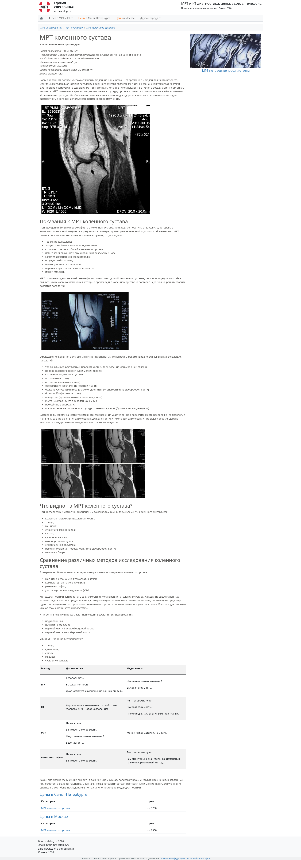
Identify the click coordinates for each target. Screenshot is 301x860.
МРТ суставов (74, 27)
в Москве (125, 18)
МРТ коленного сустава (100, 27)
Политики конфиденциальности (176, 858)
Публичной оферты (202, 858)
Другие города (149, 18)
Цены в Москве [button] (54, 816)
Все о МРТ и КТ (61, 18)
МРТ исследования (51, 27)
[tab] (113, 794)
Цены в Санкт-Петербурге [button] (63, 794)
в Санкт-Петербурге (94, 18)
